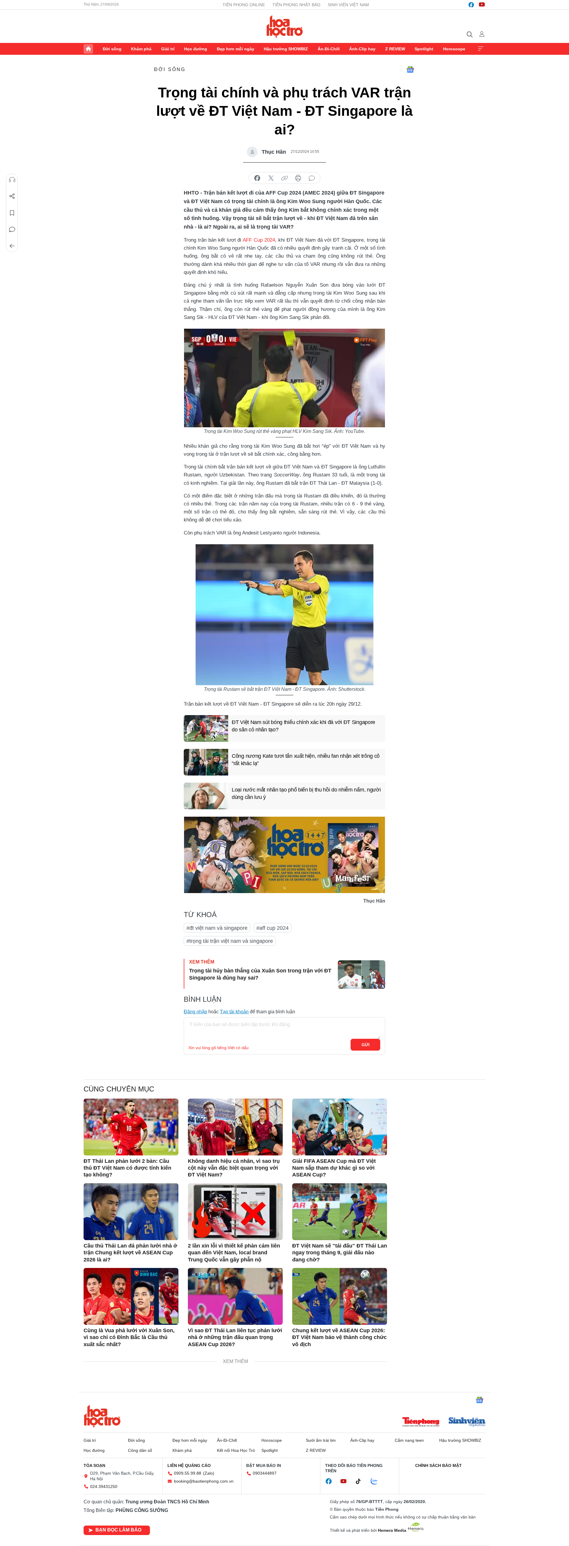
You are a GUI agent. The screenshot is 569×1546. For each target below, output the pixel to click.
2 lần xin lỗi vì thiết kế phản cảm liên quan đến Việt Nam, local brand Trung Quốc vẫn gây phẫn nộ (234, 1253)
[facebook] (471, 4)
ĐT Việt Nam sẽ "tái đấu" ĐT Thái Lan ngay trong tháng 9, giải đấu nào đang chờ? (339, 1253)
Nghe (12, 180)
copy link (284, 178)
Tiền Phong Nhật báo (296, 4)
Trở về (12, 246)
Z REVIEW (395, 48)
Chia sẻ (12, 196)
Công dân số (140, 1450)
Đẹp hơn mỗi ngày (235, 48)
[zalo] (377, 1481)
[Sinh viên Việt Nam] (467, 1422)
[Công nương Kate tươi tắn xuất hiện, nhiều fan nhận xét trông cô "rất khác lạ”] (206, 762)
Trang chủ (88, 49)
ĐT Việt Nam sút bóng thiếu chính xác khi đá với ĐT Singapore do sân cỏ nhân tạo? (303, 726)
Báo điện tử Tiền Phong (284, 26)
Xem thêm (480, 49)
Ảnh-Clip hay (362, 48)
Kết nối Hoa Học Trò (236, 1450)
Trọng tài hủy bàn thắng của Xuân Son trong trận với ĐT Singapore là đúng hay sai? (260, 974)
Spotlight (424, 48)
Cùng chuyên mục (119, 1089)
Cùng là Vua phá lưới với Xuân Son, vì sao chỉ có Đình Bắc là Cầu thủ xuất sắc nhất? (129, 1337)
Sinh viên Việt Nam (348, 4)
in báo (298, 178)
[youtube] (481, 4)
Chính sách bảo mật (438, 1465)
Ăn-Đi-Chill (329, 48)
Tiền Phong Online (244, 4)
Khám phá (141, 48)
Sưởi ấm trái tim (321, 1440)
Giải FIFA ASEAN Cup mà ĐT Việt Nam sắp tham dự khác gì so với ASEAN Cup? (334, 1168)
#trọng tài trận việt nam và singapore (229, 941)
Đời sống (112, 48)
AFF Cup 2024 (259, 240)
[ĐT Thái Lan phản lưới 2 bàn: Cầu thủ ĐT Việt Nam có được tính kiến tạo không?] (131, 1127)
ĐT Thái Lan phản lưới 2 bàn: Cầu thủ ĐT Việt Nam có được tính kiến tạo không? (127, 1168)
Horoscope (454, 48)
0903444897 (264, 1473)
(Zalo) (208, 1473)
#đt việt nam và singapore (216, 928)
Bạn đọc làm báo (118, 1529)
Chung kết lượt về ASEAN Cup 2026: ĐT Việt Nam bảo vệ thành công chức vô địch (339, 1337)
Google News (410, 69)
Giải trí (168, 48)
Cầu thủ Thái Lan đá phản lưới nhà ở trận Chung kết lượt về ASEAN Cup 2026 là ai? (130, 1253)
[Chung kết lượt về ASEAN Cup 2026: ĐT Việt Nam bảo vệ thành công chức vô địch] (339, 1296)
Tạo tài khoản (234, 1011)
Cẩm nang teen (409, 1440)
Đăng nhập (195, 1011)
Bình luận (12, 229)
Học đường (195, 48)
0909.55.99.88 (187, 1473)
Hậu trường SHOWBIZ (286, 48)
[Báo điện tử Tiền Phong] (420, 1422)
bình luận (312, 178)
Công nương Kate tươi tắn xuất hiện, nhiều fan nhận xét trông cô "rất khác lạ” (306, 759)
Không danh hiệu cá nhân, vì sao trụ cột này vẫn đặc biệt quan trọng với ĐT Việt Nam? (234, 1168)
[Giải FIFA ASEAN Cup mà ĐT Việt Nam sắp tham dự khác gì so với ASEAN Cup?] (339, 1127)
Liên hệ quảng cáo (189, 1465)
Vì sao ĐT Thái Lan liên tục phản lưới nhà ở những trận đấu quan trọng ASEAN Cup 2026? (235, 1337)
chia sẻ (257, 178)
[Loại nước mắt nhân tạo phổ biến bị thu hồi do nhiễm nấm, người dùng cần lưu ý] (206, 796)
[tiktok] (361, 1481)
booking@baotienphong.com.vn (204, 1481)
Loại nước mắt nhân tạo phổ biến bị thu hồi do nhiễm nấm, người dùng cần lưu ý (306, 793)
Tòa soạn (94, 1465)
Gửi (366, 1044)
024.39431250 (103, 1486)
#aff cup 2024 (272, 928)
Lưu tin (12, 213)
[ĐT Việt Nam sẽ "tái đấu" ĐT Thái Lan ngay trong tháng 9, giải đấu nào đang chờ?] (339, 1211)
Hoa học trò (102, 1416)
